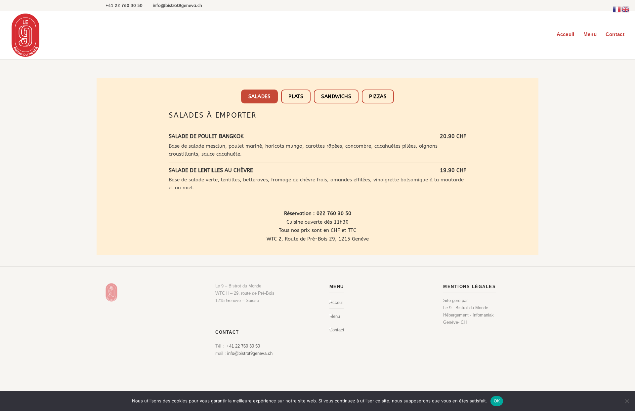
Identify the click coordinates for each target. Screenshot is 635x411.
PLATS (295, 96)
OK (497, 400)
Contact (615, 34)
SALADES (259, 96)
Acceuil (565, 34)
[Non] (626, 401)
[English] (625, 9)
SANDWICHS (336, 96)
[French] (617, 9)
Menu (590, 34)
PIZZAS (378, 96)
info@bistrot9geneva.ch (250, 353)
